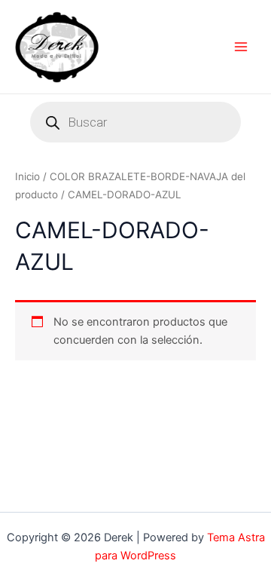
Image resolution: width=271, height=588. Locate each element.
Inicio (27, 176)
